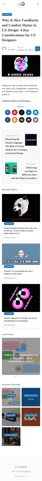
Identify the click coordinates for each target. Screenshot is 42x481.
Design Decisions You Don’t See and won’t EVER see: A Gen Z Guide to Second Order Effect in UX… (20, 230)
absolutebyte (26, 471)
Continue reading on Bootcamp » (16, 101)
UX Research (7, 14)
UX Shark (11, 50)
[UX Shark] (21, 3)
